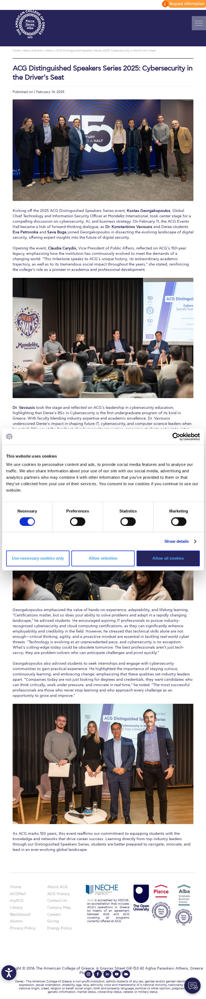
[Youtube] (117, 974)
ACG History (58, 894)
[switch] (77, 521)
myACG (17, 900)
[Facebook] (98, 974)
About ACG (57, 887)
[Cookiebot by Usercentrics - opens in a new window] (176, 436)
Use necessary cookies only (38, 558)
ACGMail (17, 894)
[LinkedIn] (107, 974)
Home (15, 887)
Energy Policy (59, 928)
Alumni (16, 921)
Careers (54, 914)
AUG (90, 900)
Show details (176, 541)
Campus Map (59, 907)
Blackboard (20, 914)
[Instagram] (88, 974)
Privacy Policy (22, 928)
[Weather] (126, 974)
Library (16, 907)
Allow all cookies (168, 558)
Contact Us (57, 900)
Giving (53, 921)
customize (183, 4)
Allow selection (103, 558)
